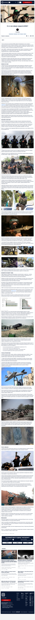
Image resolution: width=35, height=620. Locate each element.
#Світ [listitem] (26, 601)
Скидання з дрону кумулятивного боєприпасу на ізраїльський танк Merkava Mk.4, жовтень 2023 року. (13, 445)
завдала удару (13, 290)
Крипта (28, 542)
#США (8, 568)
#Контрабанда (6, 533)
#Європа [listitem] (26, 604)
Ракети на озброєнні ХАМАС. (4, 310)
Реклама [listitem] (22, 595)
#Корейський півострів (13, 567)
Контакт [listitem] (22, 596)
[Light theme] (8, 2)
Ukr (18, 2)
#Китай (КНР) (3, 567)
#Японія (10, 568)
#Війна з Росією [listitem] (26, 602)
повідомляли (3, 104)
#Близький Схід (3, 533)
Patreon (7, 542)
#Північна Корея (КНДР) (4, 568)
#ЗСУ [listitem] (26, 595)
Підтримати (27, 2)
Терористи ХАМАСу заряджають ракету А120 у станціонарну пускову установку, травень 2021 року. (13, 337)
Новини (17, 594)
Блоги (17, 597)
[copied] (13, 539)
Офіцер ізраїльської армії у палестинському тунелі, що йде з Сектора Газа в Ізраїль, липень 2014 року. (13, 97)
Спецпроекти (18, 598)
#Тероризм (11, 533)
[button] (33, 2)
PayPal (18, 542)
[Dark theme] (9, 2)
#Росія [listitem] (26, 605)
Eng (20, 2)
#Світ (8, 533)
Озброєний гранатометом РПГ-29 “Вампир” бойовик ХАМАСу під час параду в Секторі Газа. (12, 210)
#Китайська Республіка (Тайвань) (8, 567)
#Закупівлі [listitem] (26, 596)
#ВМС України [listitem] (26, 598)
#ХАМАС (13, 533)
